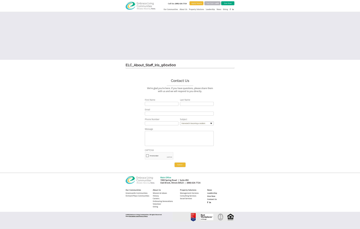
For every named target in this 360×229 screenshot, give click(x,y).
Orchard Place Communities (137, 196)
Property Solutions (196, 9)
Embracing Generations (163, 201)
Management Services (189, 193)
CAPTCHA (149, 150)
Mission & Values (160, 193)
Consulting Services (188, 196)
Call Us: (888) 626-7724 (178, 3)
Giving (225, 9)
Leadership (210, 9)
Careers (156, 198)
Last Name (185, 99)
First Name (150, 99)
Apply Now (196, 3)
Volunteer (157, 204)
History (156, 196)
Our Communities (171, 9)
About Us (183, 9)
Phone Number (152, 119)
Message (149, 129)
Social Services (186, 198)
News (219, 9)
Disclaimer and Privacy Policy (138, 216)
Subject (183, 119)
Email (147, 109)
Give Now (228, 3)
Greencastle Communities (136, 193)
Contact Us (212, 199)
